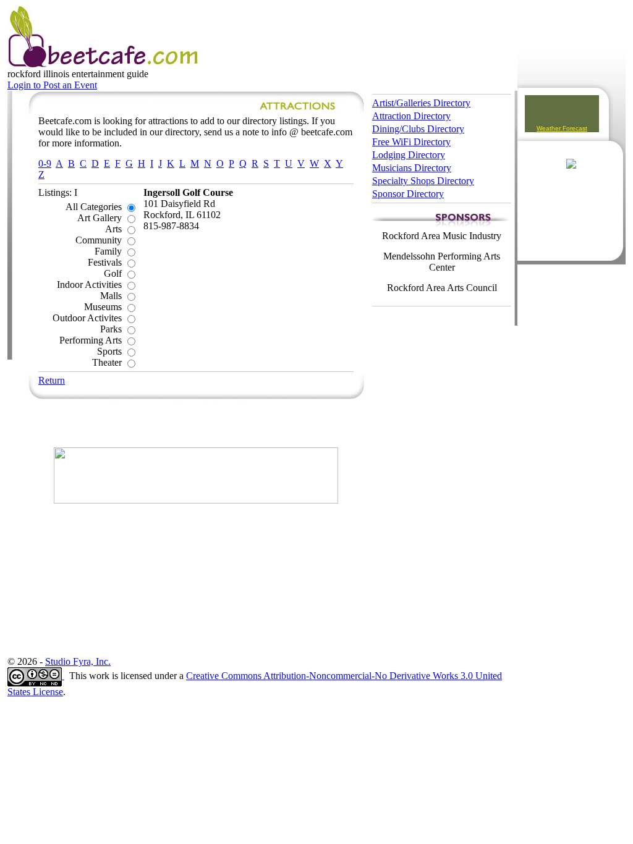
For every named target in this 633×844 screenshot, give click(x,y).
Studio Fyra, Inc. (78, 661)
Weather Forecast (562, 128)
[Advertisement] (196, 422)
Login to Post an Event (52, 85)
